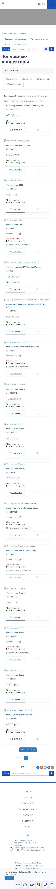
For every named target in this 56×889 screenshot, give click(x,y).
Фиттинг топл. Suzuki (15, 429)
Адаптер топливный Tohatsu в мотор (22, 508)
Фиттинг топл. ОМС (14, 185)
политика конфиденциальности (28, 868)
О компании (28, 821)
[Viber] (48, 767)
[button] (23, 33)
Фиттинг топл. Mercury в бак (18, 145)
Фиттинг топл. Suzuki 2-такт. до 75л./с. (22, 347)
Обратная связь (20, 845)
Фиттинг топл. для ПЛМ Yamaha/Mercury (23, 267)
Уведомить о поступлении (19, 245)
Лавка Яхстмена (9, 34)
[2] (34, 758)
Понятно (9, 878)
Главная (28, 792)
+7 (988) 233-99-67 (25, 840)
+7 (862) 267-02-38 (29, 843)
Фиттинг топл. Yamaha (15, 468)
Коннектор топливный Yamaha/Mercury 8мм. (25, 106)
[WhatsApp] (52, 767)
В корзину (16, 130)
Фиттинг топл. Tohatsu (15, 389)
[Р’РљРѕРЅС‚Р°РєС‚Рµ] (37, 767)
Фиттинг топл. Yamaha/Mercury (19, 715)
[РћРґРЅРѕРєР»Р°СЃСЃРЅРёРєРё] (41, 767)
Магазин (28, 797)
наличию (21, 96)
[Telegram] (45, 767)
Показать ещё (28, 749)
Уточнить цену (12, 234)
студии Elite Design (30, 865)
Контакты (28, 827)
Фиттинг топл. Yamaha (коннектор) (21, 550)
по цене (32, 96)
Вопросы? (28, 815)
